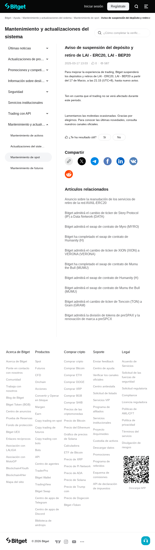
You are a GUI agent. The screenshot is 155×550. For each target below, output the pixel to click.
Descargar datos (103, 447)
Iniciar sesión (93, 6)
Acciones (41, 388)
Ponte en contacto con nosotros (17, 370)
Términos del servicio (130, 434)
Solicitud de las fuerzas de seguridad (131, 377)
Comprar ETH (73, 375)
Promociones (101, 454)
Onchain (40, 382)
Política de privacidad (128, 422)
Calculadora (71, 445)
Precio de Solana (75, 479)
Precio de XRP (73, 459)
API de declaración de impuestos (105, 486)
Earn (38, 413)
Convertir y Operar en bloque (47, 398)
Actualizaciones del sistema (27, 146)
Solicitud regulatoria (134, 388)
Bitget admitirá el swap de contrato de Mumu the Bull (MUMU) (102, 289)
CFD (38, 375)
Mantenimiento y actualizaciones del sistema (47, 18)
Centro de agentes (47, 463)
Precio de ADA (73, 473)
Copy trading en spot (48, 420)
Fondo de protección (19, 425)
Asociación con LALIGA (15, 448)
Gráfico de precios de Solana (75, 436)
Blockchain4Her (16, 475)
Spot (38, 361)
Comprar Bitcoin (74, 368)
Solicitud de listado (105, 393)
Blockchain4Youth (17, 468)
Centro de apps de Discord (47, 511)
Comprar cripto (73, 361)
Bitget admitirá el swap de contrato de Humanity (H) (101, 278)
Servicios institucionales (25, 102)
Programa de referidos (101, 463)
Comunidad (13, 379)
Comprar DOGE (74, 382)
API (37, 457)
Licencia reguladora (134, 402)
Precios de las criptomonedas (73, 411)
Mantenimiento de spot (86, 18)
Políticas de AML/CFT (129, 411)
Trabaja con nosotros (13, 388)
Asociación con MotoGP (15, 459)
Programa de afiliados (101, 409)
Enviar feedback (103, 361)
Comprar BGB (73, 395)
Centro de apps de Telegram (47, 500)
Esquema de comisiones (101, 475)
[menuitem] (28, 48)
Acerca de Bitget (16, 361)
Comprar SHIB (73, 402)
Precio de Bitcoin (74, 420)
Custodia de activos (105, 440)
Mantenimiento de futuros (26, 168)
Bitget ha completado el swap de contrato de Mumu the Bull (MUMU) (101, 265)
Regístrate (118, 6)
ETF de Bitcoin (73, 452)
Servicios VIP (101, 400)
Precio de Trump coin (74, 489)
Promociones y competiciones (26, 70)
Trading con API (19, 113)
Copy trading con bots (46, 441)
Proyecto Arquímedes (101, 432)
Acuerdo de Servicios (129, 363)
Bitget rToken (72, 504)
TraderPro (41, 470)
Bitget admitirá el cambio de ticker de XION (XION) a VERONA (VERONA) (102, 252)
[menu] (28, 109)
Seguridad (15, 92)
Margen (40, 407)
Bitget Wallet (43, 477)
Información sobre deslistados (26, 81)
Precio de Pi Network (77, 466)
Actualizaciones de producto (26, 59)
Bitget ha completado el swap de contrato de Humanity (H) (96, 238)
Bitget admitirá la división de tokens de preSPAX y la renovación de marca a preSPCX (102, 317)
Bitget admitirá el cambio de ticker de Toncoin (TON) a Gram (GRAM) (103, 303)
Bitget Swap (42, 491)
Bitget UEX (13, 432)
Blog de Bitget (15, 397)
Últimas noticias (19, 48)
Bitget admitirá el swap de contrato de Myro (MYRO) (102, 226)
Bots (38, 450)
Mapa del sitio (15, 481)
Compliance (129, 395)
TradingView (43, 484)
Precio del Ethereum (77, 427)
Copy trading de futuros (45, 430)
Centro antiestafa (104, 386)
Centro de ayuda (103, 368)
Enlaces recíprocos (18, 438)
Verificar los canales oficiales (105, 377)
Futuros (40, 368)
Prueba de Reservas (19, 418)
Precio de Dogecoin (76, 498)
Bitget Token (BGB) (18, 404)
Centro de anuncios (18, 411)
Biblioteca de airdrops (43, 523)
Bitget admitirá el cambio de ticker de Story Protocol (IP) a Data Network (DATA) (101, 214)
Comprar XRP (73, 388)
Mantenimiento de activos (26, 135)
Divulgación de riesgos (131, 445)
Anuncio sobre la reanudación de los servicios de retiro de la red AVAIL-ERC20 (100, 201)
